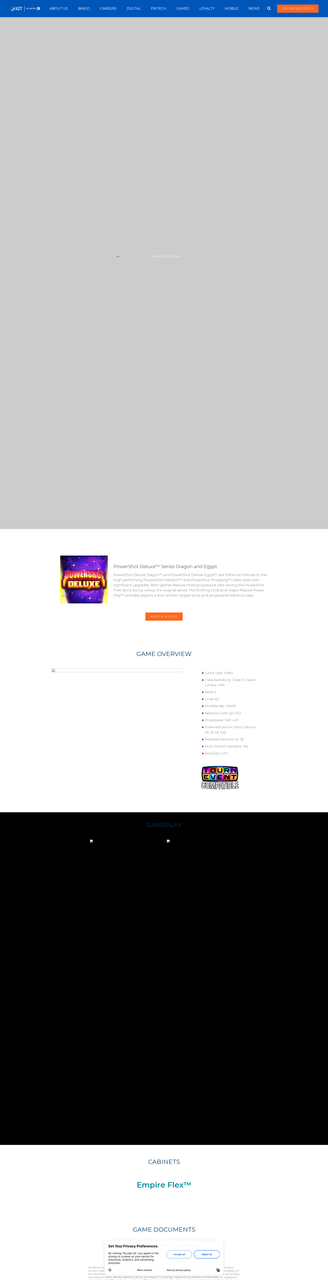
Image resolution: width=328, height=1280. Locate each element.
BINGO (84, 8)
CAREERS (108, 8)
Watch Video (164, 616)
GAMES (183, 8)
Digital (134, 8)
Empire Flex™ (164, 1184)
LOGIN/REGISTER (298, 8)
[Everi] (25, 8)
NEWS (254, 8)
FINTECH (158, 8)
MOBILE (231, 8)
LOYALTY (206, 8)
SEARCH (269, 9)
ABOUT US (59, 8)
